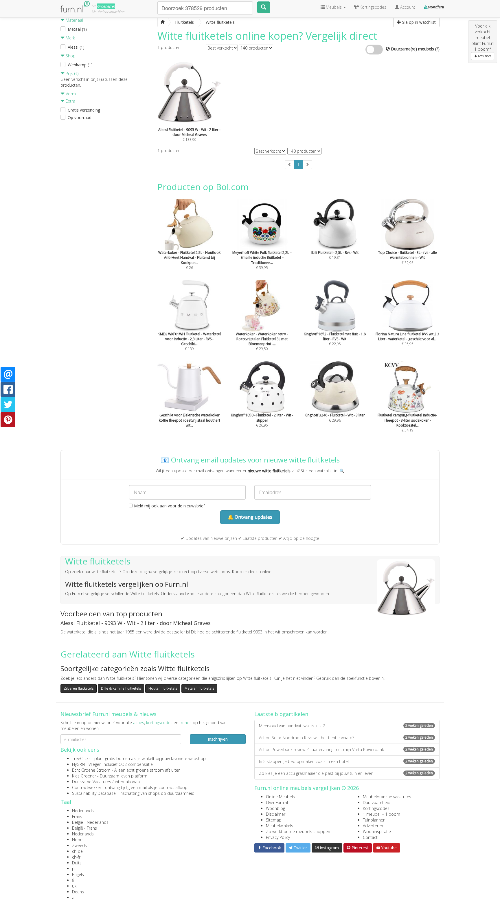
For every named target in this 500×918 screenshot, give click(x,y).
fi (73, 880)
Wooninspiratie (377, 831)
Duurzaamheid (376, 802)
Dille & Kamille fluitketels (121, 688)
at (74, 897)
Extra (70, 101)
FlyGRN (78, 764)
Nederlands (83, 810)
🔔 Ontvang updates (250, 517)
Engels (78, 874)
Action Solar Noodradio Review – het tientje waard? (346, 737)
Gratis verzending (84, 110)
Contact (370, 837)
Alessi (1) (76, 47)
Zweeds (79, 845)
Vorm (70, 93)
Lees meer (484, 56)
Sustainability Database (94, 793)
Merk (70, 38)
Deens (78, 892)
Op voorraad (79, 117)
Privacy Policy (278, 837)
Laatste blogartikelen (281, 714)
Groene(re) (106, 6)
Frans (77, 816)
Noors (78, 839)
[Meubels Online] (163, 22)
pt (74, 868)
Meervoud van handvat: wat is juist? (346, 725)
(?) (437, 49)
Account (407, 7)
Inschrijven (218, 739)
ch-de (77, 851)
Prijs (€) (71, 73)
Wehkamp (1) (80, 65)
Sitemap (274, 820)
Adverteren (373, 825)
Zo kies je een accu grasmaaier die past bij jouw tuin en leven (346, 773)
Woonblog (275, 808)
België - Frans (84, 828)
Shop (70, 56)
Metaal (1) (77, 29)
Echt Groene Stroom (91, 770)
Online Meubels (280, 796)
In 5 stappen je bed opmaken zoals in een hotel (346, 761)
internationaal (128, 781)
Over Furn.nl (277, 802)
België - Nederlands (90, 822)
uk (74, 886)
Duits (77, 863)
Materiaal (74, 20)
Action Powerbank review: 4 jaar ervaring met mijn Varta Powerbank (346, 749)
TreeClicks (81, 758)
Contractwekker (86, 787)
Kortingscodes (376, 808)
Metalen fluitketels (199, 688)
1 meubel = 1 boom (381, 814)
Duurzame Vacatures (91, 781)
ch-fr (76, 857)
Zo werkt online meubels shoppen (298, 831)
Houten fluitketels (162, 688)
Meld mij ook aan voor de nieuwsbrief (169, 506)
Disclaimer (275, 814)
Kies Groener (84, 776)
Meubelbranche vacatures (387, 796)
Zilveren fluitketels (78, 688)
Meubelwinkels (279, 825)
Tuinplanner (374, 820)
